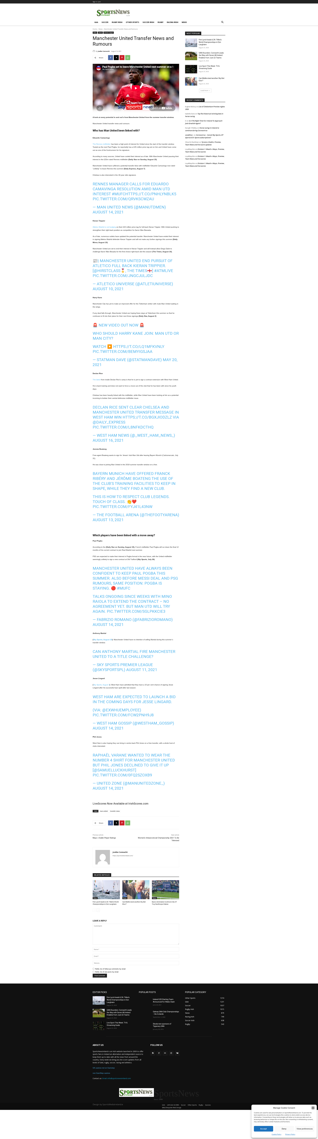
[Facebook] (110, 57)
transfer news (115, 811)
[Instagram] (171, 1053)
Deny (284, 1129)
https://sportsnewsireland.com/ (123, 856)
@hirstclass (107, 270)
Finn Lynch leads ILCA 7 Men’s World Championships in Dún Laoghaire (210, 42)
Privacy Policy (290, 1134)
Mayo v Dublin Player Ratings (104, 838)
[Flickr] (165, 1053)
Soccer (105, 22)
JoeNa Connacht (104, 51)
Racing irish (172, 22)
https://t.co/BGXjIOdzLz (147, 417)
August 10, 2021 (108, 288)
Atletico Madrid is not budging (104, 227)
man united (104, 811)
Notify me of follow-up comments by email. (110, 969)
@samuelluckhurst (114, 770)
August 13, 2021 (108, 519)
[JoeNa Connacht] (94, 51)
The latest (96, 380)
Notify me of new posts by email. (107, 972)
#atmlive (163, 270)
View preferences (305, 1129)
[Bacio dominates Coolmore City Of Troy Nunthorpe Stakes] (165, 889)
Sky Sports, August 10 (102, 640)
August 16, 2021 (108, 440)
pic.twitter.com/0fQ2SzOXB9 (122, 775)
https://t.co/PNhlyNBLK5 (150, 194)
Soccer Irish (148, 22)
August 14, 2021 (108, 212)
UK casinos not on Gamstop (104, 1068)
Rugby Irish (117, 22)
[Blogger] (152, 1053)
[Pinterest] (121, 57)
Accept (263, 1129)
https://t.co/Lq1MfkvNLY (138, 346)
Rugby (160, 22)
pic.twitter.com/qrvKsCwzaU (123, 199)
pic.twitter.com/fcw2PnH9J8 (123, 715)
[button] (313, 1108)
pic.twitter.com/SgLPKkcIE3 (136, 611)
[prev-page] (94, 910)
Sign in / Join (97, 2)
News (184, 22)
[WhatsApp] (127, 57)
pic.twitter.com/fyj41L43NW (122, 506)
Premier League (108, 32)
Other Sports (132, 22)
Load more (204, 90)
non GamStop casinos (101, 1073)
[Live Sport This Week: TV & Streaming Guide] (191, 69)
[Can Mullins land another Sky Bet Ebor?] (136, 889)
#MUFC (118, 194)
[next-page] (98, 910)
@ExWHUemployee (121, 710)
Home (95, 29)
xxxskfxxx (189, 135)
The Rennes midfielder (102, 144)
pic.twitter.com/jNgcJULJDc (123, 275)
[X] (116, 57)
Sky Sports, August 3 (101, 685)
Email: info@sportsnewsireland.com (116, 1078)
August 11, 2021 (141, 669)
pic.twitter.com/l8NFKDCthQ (123, 427)
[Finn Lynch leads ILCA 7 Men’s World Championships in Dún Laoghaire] (106, 889)
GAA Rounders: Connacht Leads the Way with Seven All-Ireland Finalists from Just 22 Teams (211, 55)
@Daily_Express (109, 422)
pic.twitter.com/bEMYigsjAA (122, 351)
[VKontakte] (177, 1053)
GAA (96, 22)
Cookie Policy (276, 1134)
